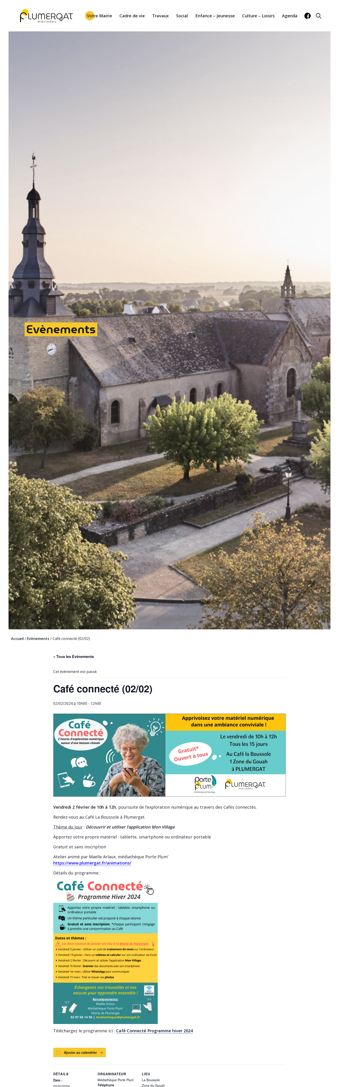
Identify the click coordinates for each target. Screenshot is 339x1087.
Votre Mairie (99, 15)
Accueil (17, 638)
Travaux (160, 15)
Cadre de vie (132, 15)
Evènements (61, 329)
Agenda (289, 15)
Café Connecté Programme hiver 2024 (154, 1030)
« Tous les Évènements (73, 656)
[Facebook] (307, 15)
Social (182, 15)
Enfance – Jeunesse (215, 15)
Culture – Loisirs (258, 15)
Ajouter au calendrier (80, 1052)
